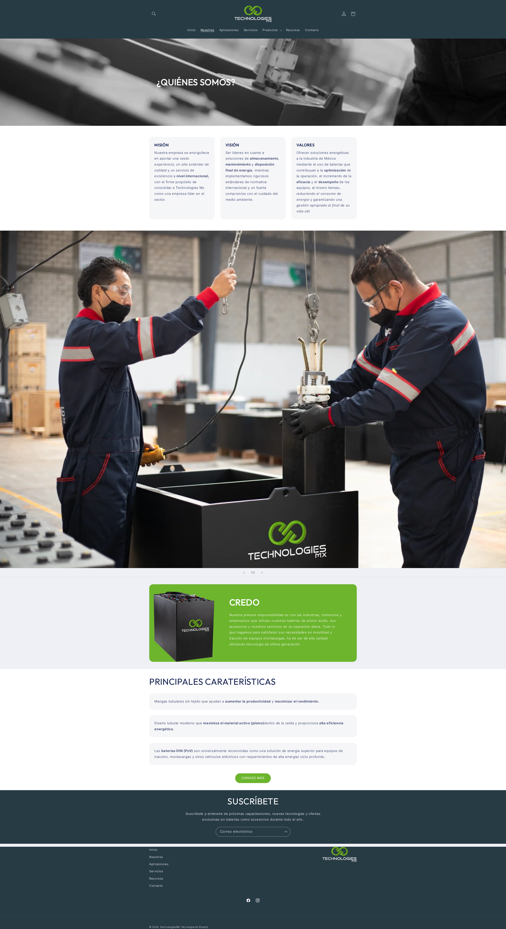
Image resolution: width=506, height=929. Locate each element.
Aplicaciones (159, 864)
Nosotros (156, 857)
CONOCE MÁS (253, 778)
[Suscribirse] (285, 832)
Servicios (156, 871)
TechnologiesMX (170, 926)
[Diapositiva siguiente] (262, 572)
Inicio (153, 849)
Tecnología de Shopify (194, 926)
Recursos (156, 878)
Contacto (156, 885)
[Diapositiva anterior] (244, 572)
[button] (153, 13)
